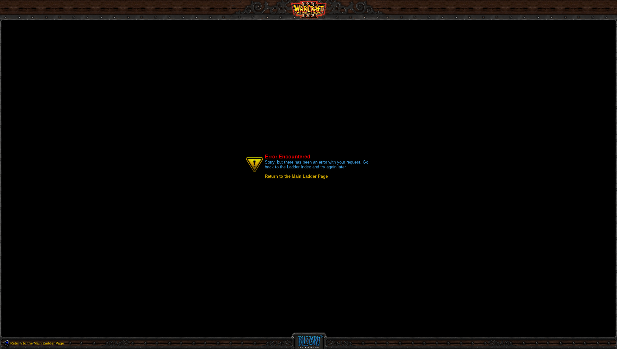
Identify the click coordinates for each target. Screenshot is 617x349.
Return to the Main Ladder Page (296, 176)
